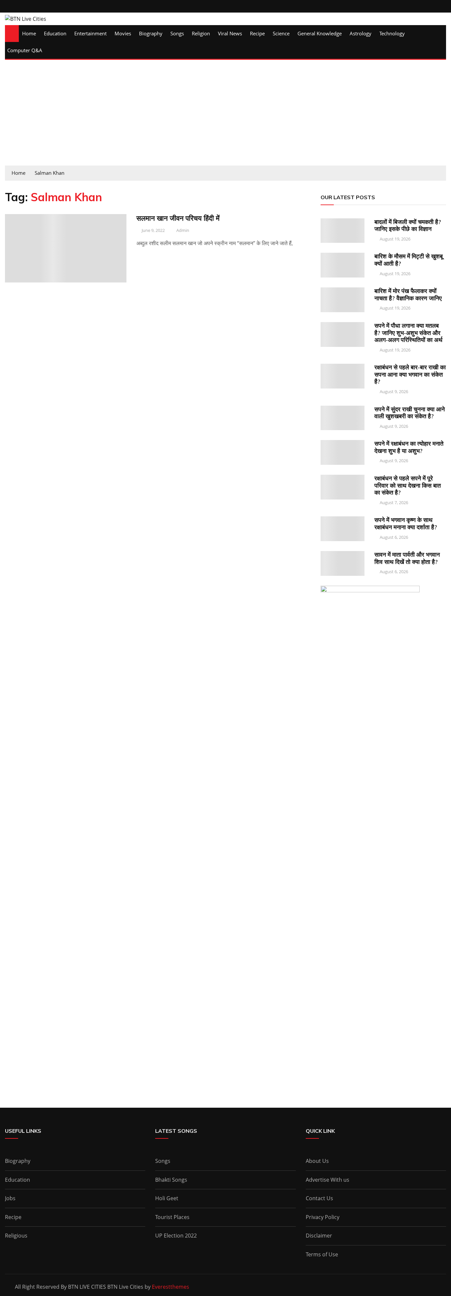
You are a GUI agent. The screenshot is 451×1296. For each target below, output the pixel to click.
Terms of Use (322, 1254)
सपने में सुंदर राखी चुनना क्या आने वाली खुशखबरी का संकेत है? (409, 412)
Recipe (257, 33)
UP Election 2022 (176, 1235)
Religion (201, 33)
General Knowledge (319, 33)
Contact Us (319, 1198)
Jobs (10, 1198)
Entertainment (90, 33)
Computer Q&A (24, 50)
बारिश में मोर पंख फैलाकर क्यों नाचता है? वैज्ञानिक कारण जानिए (408, 294)
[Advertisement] (225, 116)
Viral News (230, 33)
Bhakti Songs (171, 1179)
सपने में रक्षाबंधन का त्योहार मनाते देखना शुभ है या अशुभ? (408, 447)
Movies (123, 33)
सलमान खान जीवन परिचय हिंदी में (178, 218)
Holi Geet (166, 1198)
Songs (177, 33)
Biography (150, 33)
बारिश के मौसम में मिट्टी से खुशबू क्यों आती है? (408, 259)
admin (182, 230)
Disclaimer (319, 1235)
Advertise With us (327, 1179)
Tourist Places (172, 1217)
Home (29, 33)
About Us (317, 1161)
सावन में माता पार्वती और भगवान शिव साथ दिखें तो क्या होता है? (407, 558)
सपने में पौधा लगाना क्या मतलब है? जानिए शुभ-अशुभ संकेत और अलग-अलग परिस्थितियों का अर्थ (408, 333)
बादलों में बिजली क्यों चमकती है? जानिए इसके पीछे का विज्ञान (407, 225)
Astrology (360, 33)
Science (281, 33)
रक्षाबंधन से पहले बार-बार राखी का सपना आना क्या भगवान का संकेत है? (410, 374)
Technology (392, 33)
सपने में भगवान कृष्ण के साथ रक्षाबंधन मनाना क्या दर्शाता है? (405, 523)
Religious (16, 1235)
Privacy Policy (322, 1217)
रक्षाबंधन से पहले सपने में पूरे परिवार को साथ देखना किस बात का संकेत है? (407, 485)
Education (55, 33)
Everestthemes (170, 1286)
